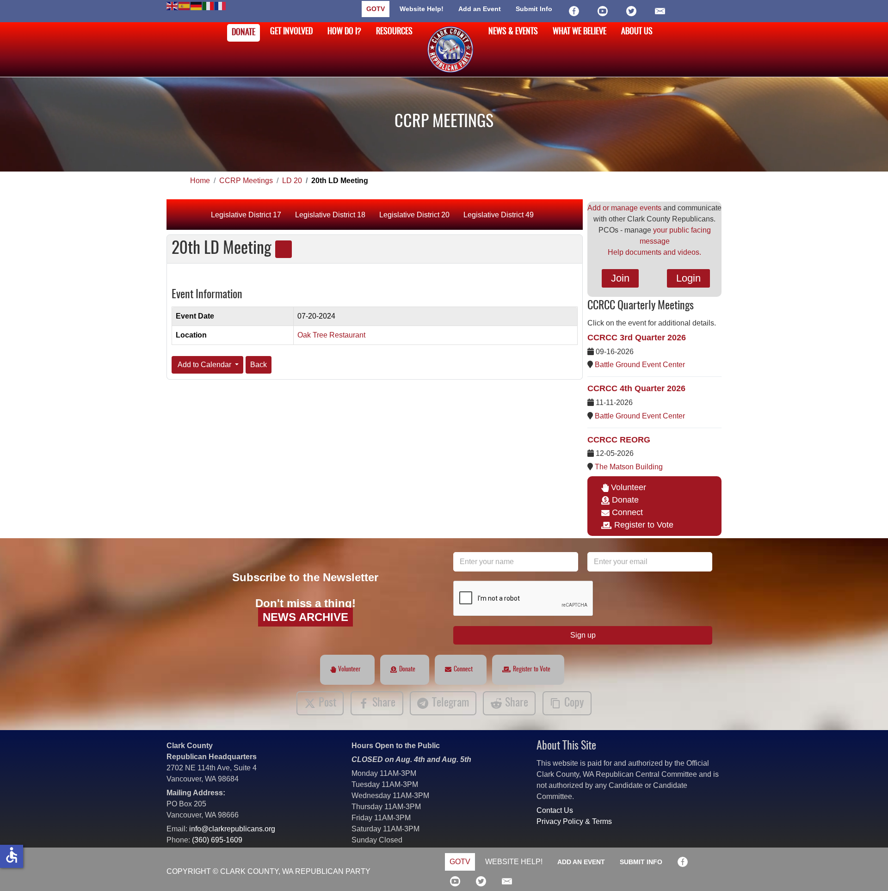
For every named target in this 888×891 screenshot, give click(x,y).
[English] (172, 5)
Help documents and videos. (654, 252)
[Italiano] (209, 5)
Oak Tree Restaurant (331, 335)
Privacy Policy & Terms (574, 821)
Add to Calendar (204, 365)
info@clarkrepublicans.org (232, 829)
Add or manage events (624, 208)
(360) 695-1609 (217, 840)
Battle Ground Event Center (640, 365)
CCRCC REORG (618, 439)
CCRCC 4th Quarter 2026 (636, 388)
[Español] (185, 5)
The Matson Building (629, 467)
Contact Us (554, 810)
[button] (867, 870)
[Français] (221, 5)
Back (258, 365)
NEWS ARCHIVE (305, 617)
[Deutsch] (197, 5)
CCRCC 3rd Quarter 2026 (636, 337)
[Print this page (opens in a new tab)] (283, 249)
